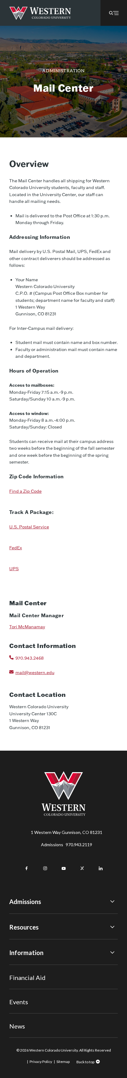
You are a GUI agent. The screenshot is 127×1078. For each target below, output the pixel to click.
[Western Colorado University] (63, 814)
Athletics (18, 1026)
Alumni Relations (25, 992)
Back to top (85, 1062)
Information (26, 952)
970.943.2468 (29, 658)
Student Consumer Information (39, 1000)
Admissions (66, 844)
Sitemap (63, 1061)
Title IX (16, 966)
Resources (24, 927)
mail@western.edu (34, 672)
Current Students (26, 975)
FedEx (15, 548)
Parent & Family (24, 1009)
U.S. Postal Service (29, 527)
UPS (14, 568)
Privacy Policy (41, 1061)
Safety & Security (26, 983)
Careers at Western (28, 1017)
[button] (113, 13)
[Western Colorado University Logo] (40, 13)
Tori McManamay (27, 627)
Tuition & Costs (24, 941)
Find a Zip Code (25, 491)
